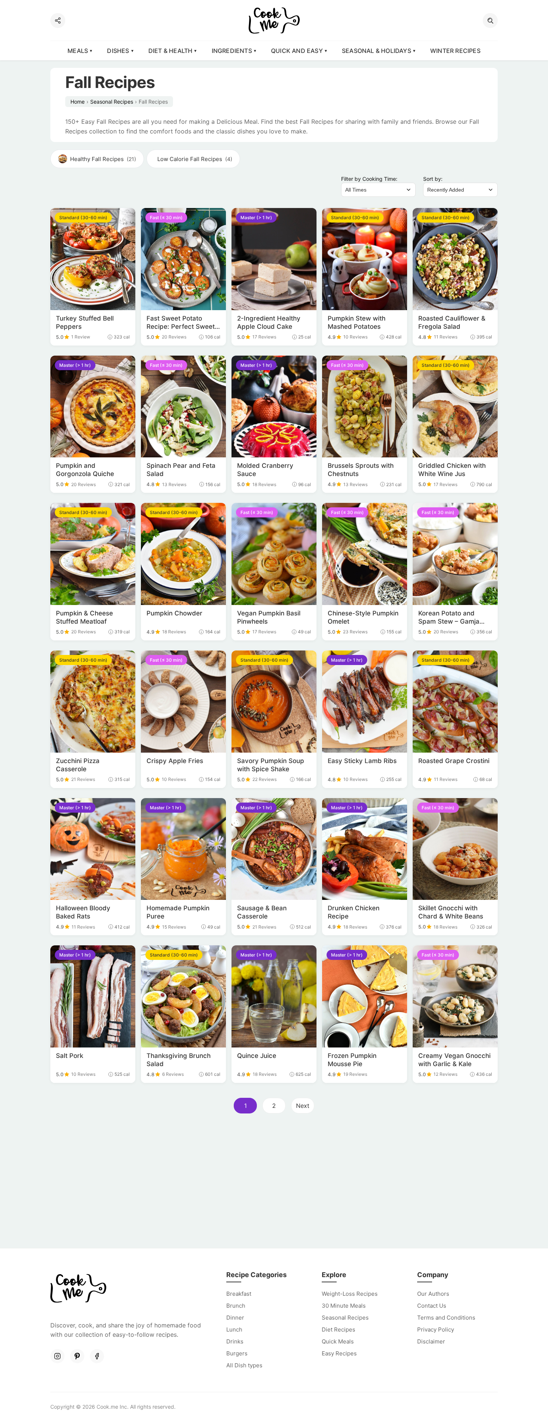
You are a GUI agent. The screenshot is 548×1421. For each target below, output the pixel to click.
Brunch (235, 1305)
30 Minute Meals (344, 1305)
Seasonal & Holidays (376, 50)
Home (77, 101)
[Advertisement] (274, 1183)
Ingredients (232, 50)
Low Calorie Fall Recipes (194, 159)
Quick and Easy (297, 50)
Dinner (235, 1317)
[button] (490, 20)
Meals (77, 50)
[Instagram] (57, 1356)
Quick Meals (338, 1341)
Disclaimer (431, 1341)
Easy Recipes (339, 1353)
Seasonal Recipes (111, 101)
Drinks (234, 1341)
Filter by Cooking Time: (369, 179)
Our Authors (433, 1293)
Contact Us (431, 1305)
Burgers (237, 1353)
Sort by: (433, 179)
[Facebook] (97, 1356)
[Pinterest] (77, 1356)
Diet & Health (170, 50)
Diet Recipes (338, 1329)
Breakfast (238, 1293)
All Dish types (244, 1365)
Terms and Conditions (446, 1317)
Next (302, 1105)
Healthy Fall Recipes (103, 159)
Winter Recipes (455, 50)
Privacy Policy (435, 1329)
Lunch (234, 1329)
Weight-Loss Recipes (350, 1293)
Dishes (118, 50)
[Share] (57, 20)
